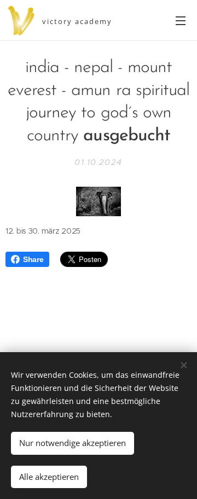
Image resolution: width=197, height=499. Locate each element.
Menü (181, 20)
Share (33, 259)
